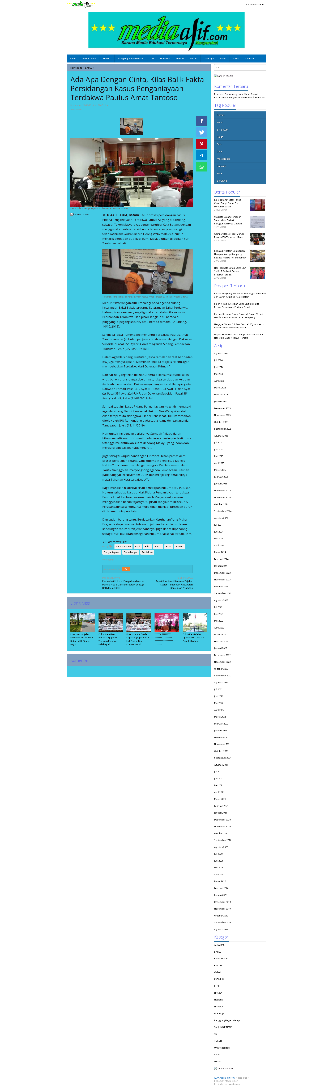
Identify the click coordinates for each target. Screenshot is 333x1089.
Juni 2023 (218, 613)
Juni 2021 (218, 778)
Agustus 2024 (221, 518)
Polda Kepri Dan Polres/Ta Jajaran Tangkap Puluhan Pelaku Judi (108, 639)
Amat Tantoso (123, 546)
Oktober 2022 (221, 668)
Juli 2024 (218, 524)
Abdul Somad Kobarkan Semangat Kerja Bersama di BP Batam (239, 96)
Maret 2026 (220, 387)
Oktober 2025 (221, 422)
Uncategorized (222, 1047)
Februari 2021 (221, 805)
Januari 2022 (220, 730)
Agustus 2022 (221, 682)
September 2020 (222, 840)
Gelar (220, 151)
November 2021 (222, 744)
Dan (219, 144)
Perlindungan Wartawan (227, 1084)
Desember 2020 (222, 819)
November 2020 (222, 826)
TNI (215, 1034)
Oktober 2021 (221, 751)
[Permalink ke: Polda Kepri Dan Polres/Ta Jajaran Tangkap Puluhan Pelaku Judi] (111, 622)
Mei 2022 (218, 703)
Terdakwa (147, 552)
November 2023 (222, 579)
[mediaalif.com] (81, 4)
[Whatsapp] (201, 166)
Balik (137, 546)
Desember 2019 (222, 901)
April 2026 (219, 380)
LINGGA (218, 992)
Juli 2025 (218, 442)
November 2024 (222, 497)
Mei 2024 (218, 538)
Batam (220, 115)
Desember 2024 (222, 490)
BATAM (217, 951)
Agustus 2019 (221, 929)
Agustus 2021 (221, 764)
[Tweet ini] (201, 132)
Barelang (222, 180)
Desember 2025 (222, 408)
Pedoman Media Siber (226, 1080)
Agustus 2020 (221, 847)
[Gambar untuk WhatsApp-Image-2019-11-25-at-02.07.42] (131, 126)
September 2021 (222, 757)
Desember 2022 (222, 655)
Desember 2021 (222, 737)
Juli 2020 (218, 853)
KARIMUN (219, 979)
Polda (220, 137)
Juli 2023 (218, 607)
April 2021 (219, 792)
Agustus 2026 (221, 353)
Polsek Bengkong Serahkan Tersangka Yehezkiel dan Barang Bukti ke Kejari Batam (240, 295)
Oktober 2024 (221, 504)
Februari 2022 (221, 723)
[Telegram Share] (201, 155)
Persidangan (131, 552)
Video (217, 1054)
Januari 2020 (220, 895)
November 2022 (222, 661)
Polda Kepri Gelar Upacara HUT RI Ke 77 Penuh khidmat (194, 638)
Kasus (158, 546)
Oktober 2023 (221, 586)
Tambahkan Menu (254, 4)
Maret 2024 (220, 552)
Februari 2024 (221, 559)
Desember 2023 (222, 572)
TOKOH (218, 1040)
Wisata (217, 1061)
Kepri (220, 122)
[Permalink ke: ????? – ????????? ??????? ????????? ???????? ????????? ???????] (167, 622)
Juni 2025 (218, 449)
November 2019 (222, 908)
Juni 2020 (218, 860)
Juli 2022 (218, 689)
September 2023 (222, 593)
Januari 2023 (220, 648)
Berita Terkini (221, 958)
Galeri (217, 972)
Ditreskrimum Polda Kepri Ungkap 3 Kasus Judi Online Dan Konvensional (138, 639)
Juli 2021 (218, 771)
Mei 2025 (218, 456)
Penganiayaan (111, 552)
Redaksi (242, 1077)
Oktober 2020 (221, 833)
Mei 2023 (218, 620)
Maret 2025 (220, 469)
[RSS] (126, 569)
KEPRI (217, 985)
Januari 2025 (220, 483)
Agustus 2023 (221, 600)
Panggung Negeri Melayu (227, 1020)
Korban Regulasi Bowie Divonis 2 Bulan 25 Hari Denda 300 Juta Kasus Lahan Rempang (238, 315)
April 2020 (219, 874)
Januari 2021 (220, 812)
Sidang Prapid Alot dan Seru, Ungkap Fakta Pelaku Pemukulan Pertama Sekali (236, 305)
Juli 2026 (218, 360)
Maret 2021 (220, 799)
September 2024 (222, 511)
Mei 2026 (218, 373)
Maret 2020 (220, 881)
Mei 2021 (218, 785)
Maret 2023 (220, 634)
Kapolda (221, 166)
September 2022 (222, 675)
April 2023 (219, 627)
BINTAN (218, 965)
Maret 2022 (220, 716)
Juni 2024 (218, 531)
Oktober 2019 (221, 915)
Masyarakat (223, 158)
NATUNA (218, 1006)
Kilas (168, 546)
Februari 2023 (221, 641)
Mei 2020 (218, 867)
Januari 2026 (220, 401)
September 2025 (222, 428)
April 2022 (219, 709)
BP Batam (222, 129)
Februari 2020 (221, 888)
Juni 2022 (218, 696)
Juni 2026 (218, 367)
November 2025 (222, 415)
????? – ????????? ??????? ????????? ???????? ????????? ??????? (164, 639)
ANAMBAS (219, 944)
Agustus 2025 (221, 435)
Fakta (148, 546)
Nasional (219, 999)
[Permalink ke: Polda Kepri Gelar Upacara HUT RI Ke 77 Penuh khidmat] (195, 622)
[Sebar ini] (201, 121)
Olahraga (219, 1013)
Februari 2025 (221, 476)
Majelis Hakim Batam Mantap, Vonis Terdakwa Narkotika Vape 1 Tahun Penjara (238, 336)
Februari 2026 (221, 394)
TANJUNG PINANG (223, 1027)
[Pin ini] (201, 144)
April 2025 (219, 463)
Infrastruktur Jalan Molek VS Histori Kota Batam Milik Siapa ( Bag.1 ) (81, 639)
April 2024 (219, 545)
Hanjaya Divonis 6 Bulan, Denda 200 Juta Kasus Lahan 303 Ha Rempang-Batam (239, 326)
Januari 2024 (220, 565)
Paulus (179, 546)
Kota (219, 173)
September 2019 (222, 922)
